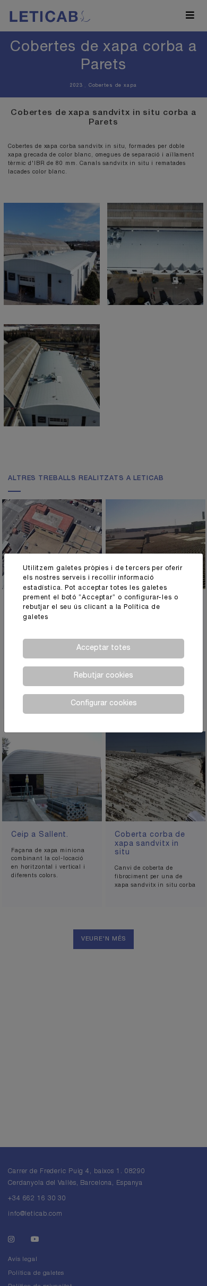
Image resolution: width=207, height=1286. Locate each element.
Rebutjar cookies (103, 676)
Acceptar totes (103, 648)
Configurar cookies (104, 703)
